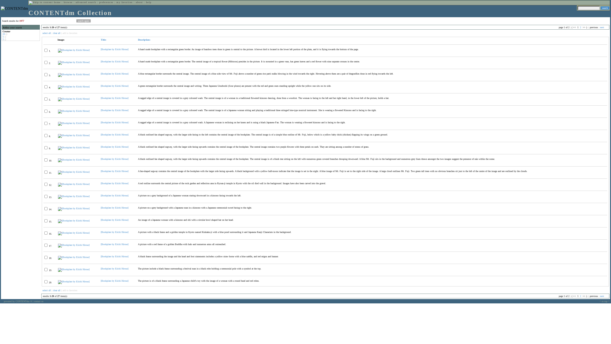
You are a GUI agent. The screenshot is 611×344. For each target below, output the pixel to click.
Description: (144, 39)
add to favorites (70, 33)
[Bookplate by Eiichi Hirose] (114, 49)
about (139, 2)
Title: (103, 39)
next (602, 27)
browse (68, 2)
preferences (106, 2)
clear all (56, 33)
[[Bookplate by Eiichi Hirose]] (74, 50)
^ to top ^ (604, 301)
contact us (38, 301)
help (149, 2)
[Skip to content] (41, 2)
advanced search (86, 2)
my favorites (124, 2)
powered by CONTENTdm (18, 301)
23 (4, 34)
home (57, 2)
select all (46, 33)
